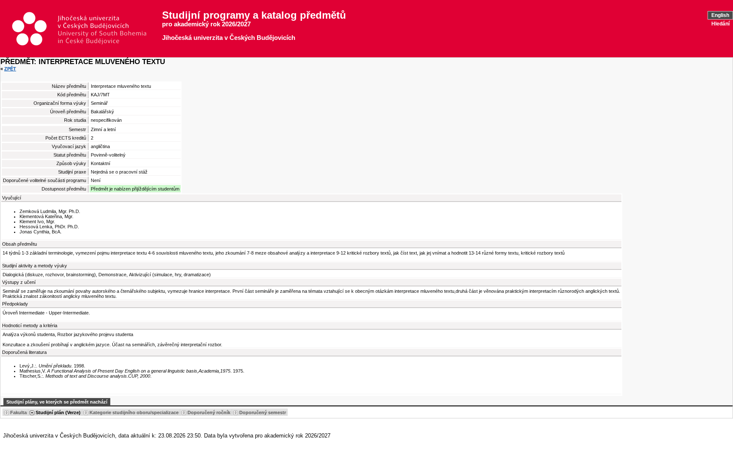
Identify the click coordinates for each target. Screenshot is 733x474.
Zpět (10, 68)
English (720, 15)
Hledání (720, 24)
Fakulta (18, 412)
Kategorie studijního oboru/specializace (134, 412)
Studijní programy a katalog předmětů (254, 15)
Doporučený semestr (262, 412)
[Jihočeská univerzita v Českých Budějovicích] (85, 29)
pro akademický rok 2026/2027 (206, 24)
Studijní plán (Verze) (58, 412)
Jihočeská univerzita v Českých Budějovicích (228, 37)
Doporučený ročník (208, 412)
